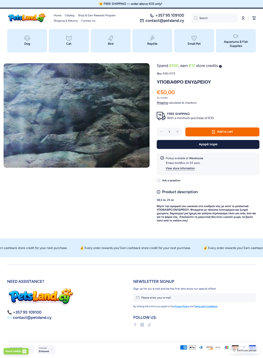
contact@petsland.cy (164, 20)
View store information (180, 168)
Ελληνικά (44, 351)
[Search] (194, 18)
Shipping (162, 102)
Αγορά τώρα (208, 144)
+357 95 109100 (169, 15)
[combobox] (214, 18)
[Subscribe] (251, 297)
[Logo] (27, 18)
